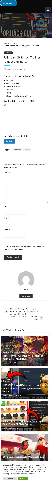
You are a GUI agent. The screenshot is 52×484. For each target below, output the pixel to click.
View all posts (26, 296)
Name (6, 206)
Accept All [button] (23, 478)
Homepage (7, 43)
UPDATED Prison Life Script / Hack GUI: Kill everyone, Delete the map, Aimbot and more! (24, 388)
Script (27, 149)
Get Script (9, 141)
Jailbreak (17, 149)
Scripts (16, 43)
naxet (9, 69)
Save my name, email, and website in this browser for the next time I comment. (24, 247)
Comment (8, 172)
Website (7, 229)
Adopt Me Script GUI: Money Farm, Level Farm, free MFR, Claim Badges (23, 422)
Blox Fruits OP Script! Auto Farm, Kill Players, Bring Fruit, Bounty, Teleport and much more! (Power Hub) (23, 355)
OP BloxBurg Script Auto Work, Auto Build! (24, 457)
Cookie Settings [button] (10, 478)
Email (6, 218)
